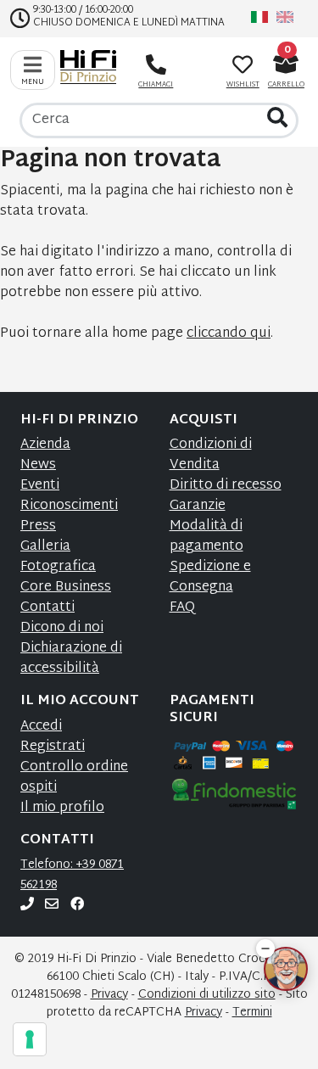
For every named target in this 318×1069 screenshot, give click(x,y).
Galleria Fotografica (58, 556)
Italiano (259, 17)
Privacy (109, 994)
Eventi (39, 485)
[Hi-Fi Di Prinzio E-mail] (52, 905)
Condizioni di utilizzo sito (207, 994)
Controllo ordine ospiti (74, 777)
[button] (265, 948)
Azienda (45, 445)
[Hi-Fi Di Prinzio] (92, 67)
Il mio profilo (62, 808)
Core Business (65, 587)
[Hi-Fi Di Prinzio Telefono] (27, 905)
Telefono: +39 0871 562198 (72, 875)
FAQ (182, 608)
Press (38, 526)
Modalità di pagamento (206, 536)
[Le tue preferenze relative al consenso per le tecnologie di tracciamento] (30, 1039)
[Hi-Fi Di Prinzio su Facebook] (77, 905)
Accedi (41, 726)
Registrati (52, 747)
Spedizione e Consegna (210, 577)
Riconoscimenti (69, 506)
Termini (252, 1012)
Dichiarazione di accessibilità (71, 658)
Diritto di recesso (226, 485)
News (38, 465)
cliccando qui (229, 334)
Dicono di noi (61, 628)
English (284, 17)
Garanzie (198, 506)
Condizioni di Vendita (211, 455)
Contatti (47, 608)
